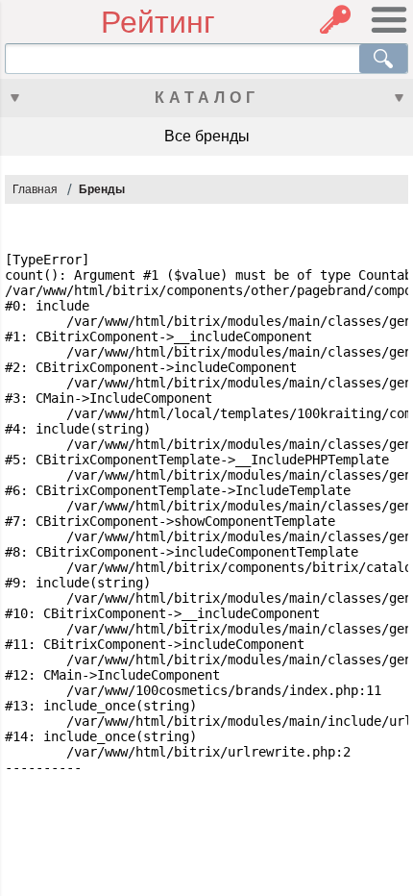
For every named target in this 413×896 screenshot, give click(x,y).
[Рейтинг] (53, 22)
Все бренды (207, 136)
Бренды (102, 189)
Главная (35, 189)
